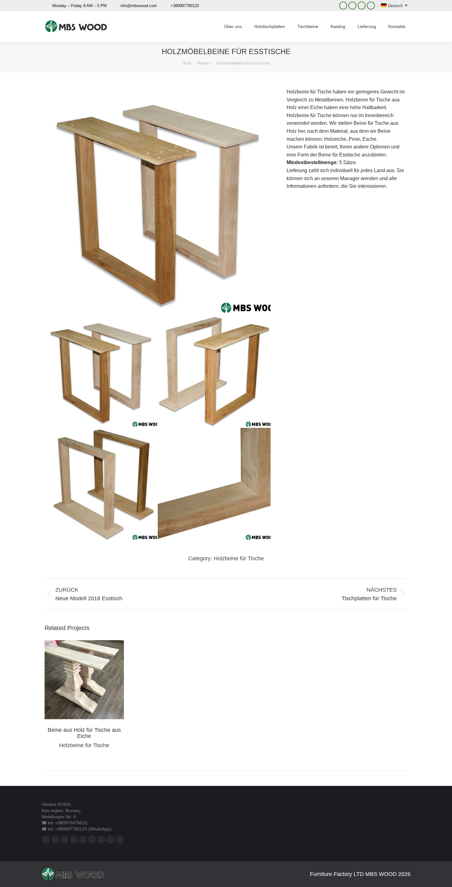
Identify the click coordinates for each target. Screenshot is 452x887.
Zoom (76, 679)
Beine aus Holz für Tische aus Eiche (84, 733)
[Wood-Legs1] (214, 484)
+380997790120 (185, 5)
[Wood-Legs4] (158, 201)
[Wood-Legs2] (101, 484)
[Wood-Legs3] (214, 371)
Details (92, 679)
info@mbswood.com (139, 5)
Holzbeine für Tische (239, 558)
